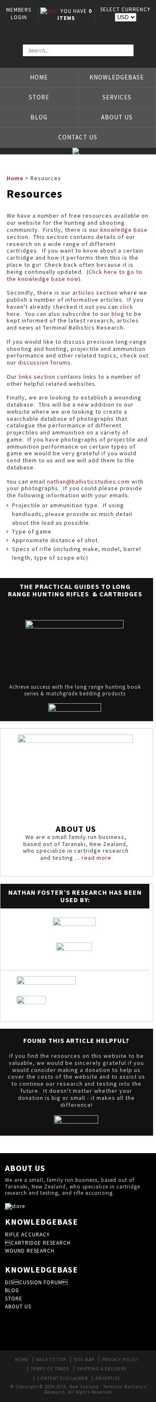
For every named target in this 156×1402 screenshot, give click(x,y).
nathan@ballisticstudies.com (88, 481)
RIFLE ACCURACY (27, 1234)
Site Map (84, 1359)
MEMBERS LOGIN (18, 13)
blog (117, 314)
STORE (13, 1298)
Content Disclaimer (62, 1378)
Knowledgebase (116, 77)
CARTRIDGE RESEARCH (38, 1242)
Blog (38, 117)
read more (96, 857)
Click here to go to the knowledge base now (74, 275)
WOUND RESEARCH (29, 1250)
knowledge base (124, 229)
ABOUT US (18, 1306)
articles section (95, 292)
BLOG (12, 1290)
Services (116, 97)
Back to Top (51, 1359)
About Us (117, 117)
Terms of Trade (50, 1369)
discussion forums (44, 362)
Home (39, 77)
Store (39, 97)
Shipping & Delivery (101, 1369)
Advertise (107, 1378)
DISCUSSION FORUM (36, 1282)
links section (37, 376)
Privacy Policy (120, 1359)
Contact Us (77, 137)
